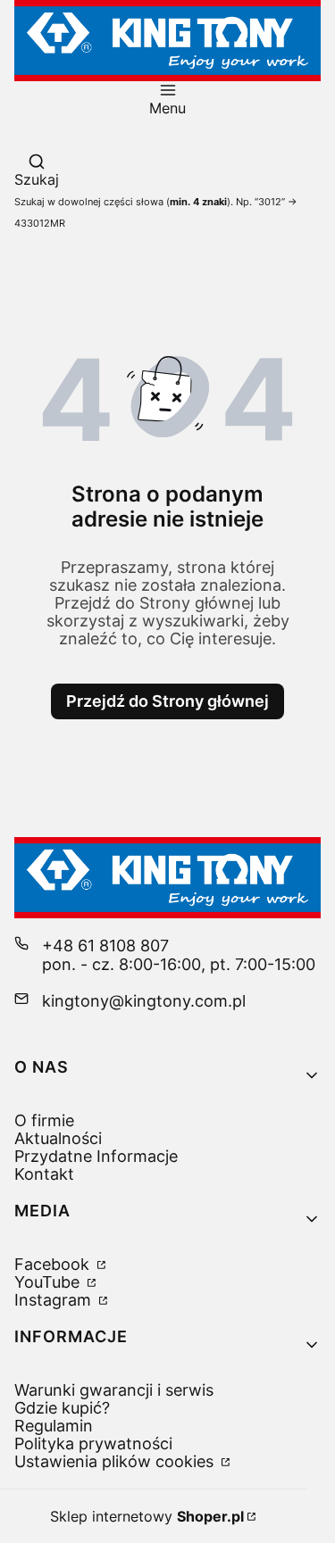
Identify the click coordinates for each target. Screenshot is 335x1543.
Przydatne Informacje (96, 1156)
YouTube (49, 1282)
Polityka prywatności (93, 1443)
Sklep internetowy (147, 1516)
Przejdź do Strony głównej (167, 701)
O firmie (44, 1120)
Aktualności (58, 1138)
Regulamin (53, 1425)
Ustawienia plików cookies (116, 1461)
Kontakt (44, 1174)
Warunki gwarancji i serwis (114, 1390)
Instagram (55, 1299)
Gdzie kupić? (62, 1407)
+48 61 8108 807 (105, 945)
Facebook (54, 1264)
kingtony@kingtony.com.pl (144, 1000)
